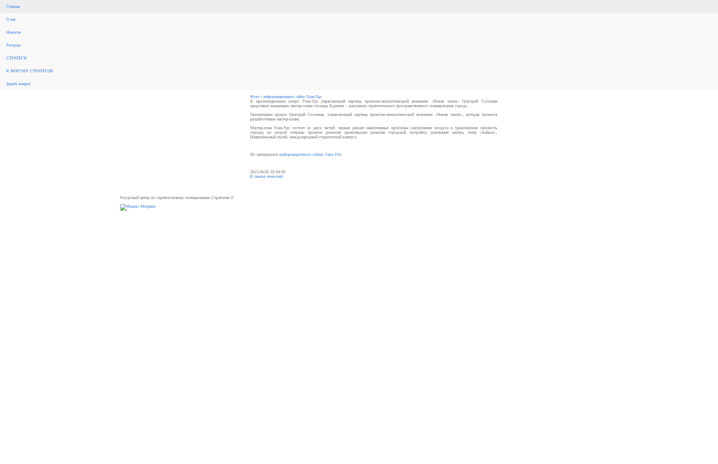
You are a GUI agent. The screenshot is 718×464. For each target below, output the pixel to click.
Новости (13, 32)
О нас (11, 19)
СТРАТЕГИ (16, 58)
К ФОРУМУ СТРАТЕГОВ (29, 71)
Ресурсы (13, 45)
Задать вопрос (18, 83)
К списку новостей (266, 176)
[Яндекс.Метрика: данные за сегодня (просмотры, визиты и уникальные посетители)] (137, 207)
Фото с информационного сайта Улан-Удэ (286, 96)
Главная (13, 6)
